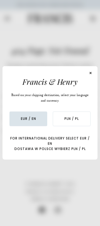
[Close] (91, 73)
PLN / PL (71, 118)
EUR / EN (28, 118)
